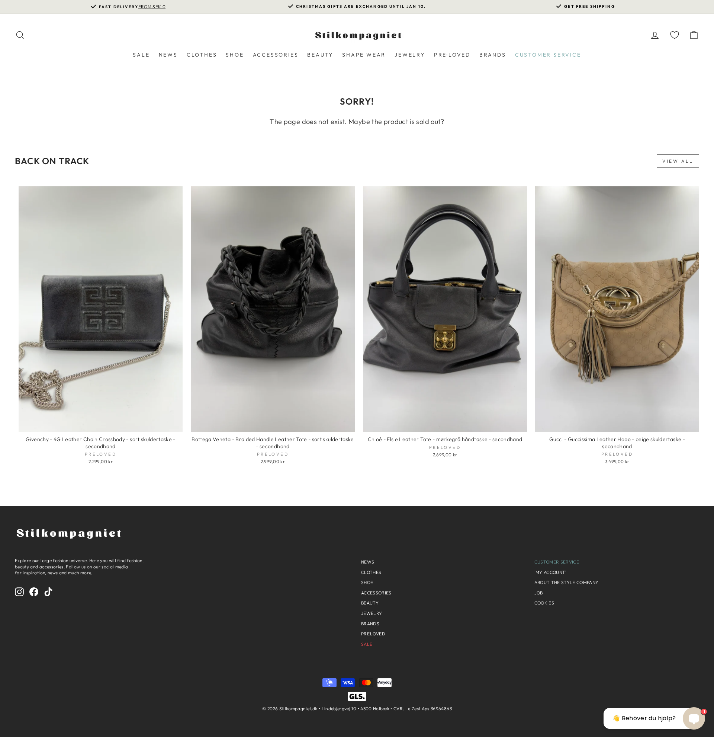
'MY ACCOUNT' (550, 572)
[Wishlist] (674, 35)
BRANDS (492, 54)
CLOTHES (202, 54)
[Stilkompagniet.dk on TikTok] (48, 591)
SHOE (235, 54)
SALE (141, 54)
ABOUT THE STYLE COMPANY (566, 582)
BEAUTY (320, 54)
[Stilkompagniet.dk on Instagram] (19, 591)
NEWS (168, 54)
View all (678, 161)
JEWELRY (410, 54)
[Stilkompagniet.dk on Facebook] (33, 591)
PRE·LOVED (452, 54)
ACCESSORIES (276, 54)
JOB (538, 593)
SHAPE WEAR (364, 54)
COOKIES (544, 603)
